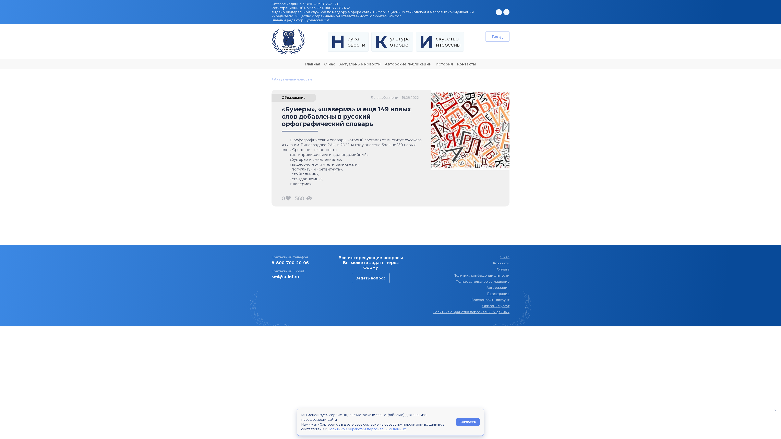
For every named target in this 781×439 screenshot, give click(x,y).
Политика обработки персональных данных (471, 312)
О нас (329, 64)
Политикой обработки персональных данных (367, 429)
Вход (497, 36)
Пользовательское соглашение (482, 282)
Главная (312, 64)
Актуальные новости (360, 64)
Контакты (466, 64)
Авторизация (497, 288)
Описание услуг (495, 306)
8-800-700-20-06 (290, 262)
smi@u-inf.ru (285, 276)
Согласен (467, 422)
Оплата (503, 269)
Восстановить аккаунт (490, 300)
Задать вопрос (371, 278)
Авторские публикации (408, 64)
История (444, 64)
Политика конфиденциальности (481, 275)
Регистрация (498, 294)
